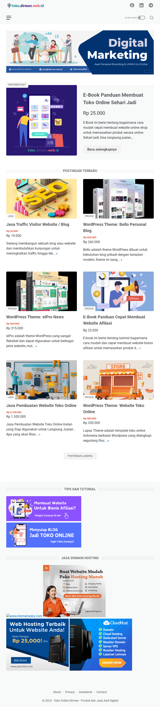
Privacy (70, 692)
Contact (101, 692)
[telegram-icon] (151, 5)
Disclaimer (85, 692)
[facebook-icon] (132, 5)
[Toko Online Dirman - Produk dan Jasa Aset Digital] (28, 5)
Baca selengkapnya (104, 150)
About (57, 692)
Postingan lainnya (80, 456)
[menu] (11, 18)
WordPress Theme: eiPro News (35, 316)
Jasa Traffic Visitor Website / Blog (37, 224)
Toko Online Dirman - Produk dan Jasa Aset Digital (86, 700)
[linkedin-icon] (141, 5)
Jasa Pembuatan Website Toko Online (41, 405)
